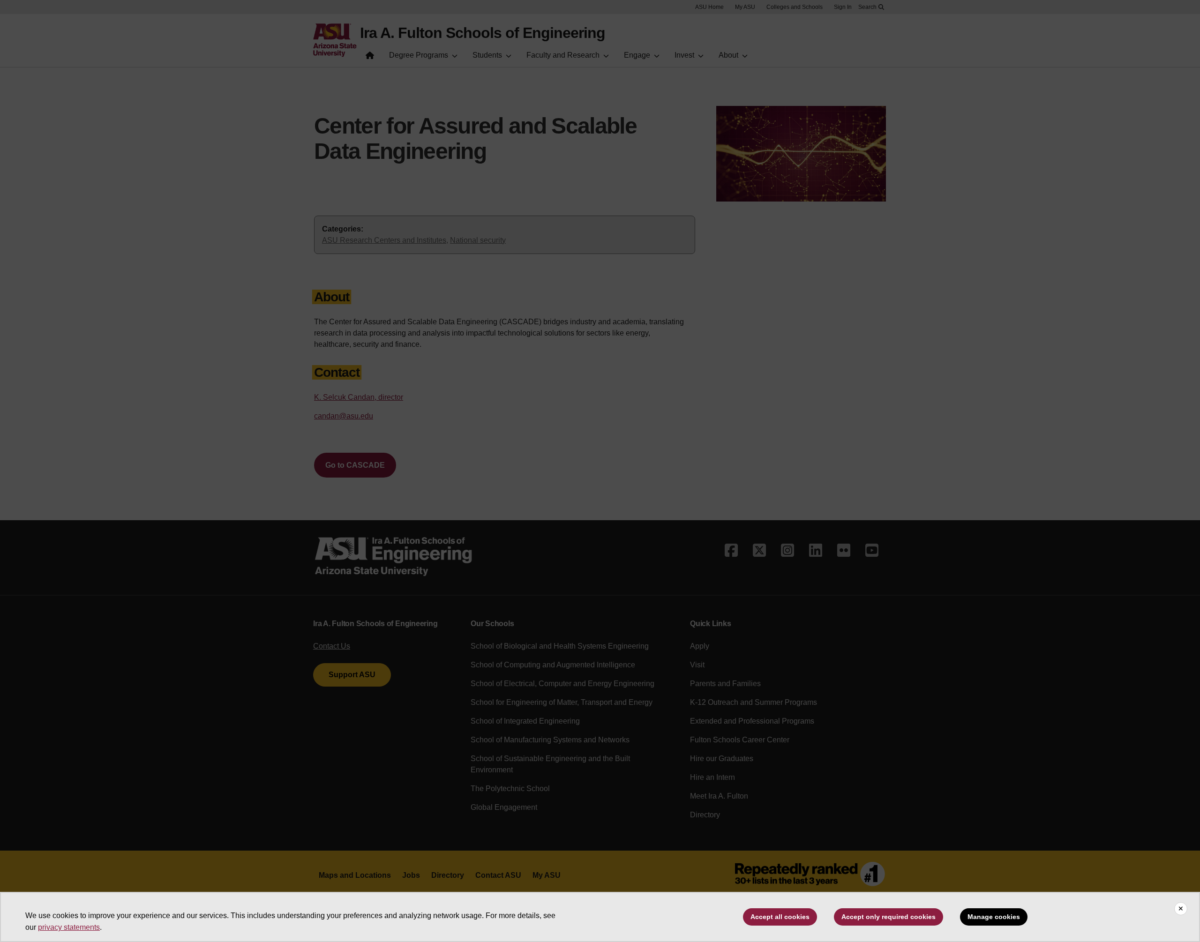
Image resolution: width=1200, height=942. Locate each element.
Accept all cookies (780, 916)
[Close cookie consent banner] (1180, 908)
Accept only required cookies (888, 916)
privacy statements (69, 927)
